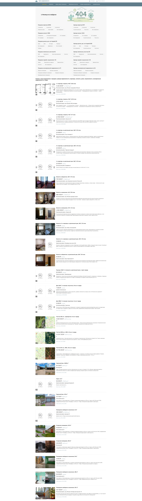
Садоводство (46, 54)
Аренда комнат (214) (78, 33)
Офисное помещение (42, 70)
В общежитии (40, 35)
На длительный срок (77, 29)
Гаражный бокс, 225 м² (61, 394)
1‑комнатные (40, 27)
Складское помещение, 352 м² (63, 440)
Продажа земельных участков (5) (47, 51)
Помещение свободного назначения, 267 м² (67, 487)
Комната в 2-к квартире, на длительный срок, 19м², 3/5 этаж (71, 239)
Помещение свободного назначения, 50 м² (66, 456)
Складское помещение (59, 72)
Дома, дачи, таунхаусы (61, 4)
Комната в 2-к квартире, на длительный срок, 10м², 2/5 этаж (71, 223)
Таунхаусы (58, 43)
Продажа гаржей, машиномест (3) (47, 60)
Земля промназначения (56, 54)
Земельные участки (73, 4)
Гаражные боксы (60, 62)
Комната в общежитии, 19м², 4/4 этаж (65, 176)
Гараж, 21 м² (59, 378)
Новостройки (50, 29)
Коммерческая (96, 4)
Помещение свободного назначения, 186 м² (67, 472)
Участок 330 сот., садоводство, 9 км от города (67, 316)
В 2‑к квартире (62, 35)
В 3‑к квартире (40, 37)
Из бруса (39, 48)
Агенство (66, 54)
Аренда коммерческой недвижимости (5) (84, 68)
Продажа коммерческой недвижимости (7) (49, 68)
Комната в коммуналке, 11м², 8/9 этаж (65, 192)
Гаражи (39, 62)
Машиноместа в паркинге (49, 62)
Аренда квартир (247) (79, 25)
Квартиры (44, 4)
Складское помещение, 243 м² (63, 425)
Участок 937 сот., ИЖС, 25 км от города (66, 347)
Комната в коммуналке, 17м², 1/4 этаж (65, 207)
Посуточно (86, 29)
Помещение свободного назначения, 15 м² (66, 409)
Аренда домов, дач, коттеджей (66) (82, 43)
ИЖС (39, 54)
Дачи (44, 43)
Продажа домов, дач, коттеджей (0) (47, 41)
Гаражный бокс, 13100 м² (62, 363)
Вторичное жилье (41, 29)
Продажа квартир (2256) (44, 25)
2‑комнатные (48, 27)
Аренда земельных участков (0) (81, 51)
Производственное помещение (44, 75)
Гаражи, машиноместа (85, 4)
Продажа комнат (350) (44, 33)
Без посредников (60, 29)
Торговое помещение (54, 70)
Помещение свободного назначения (45, 72)
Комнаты (51, 4)
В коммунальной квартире (51, 35)
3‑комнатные (57, 27)
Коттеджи (51, 43)
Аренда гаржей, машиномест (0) (82, 60)
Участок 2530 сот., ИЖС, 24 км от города (66, 332)
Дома (39, 43)
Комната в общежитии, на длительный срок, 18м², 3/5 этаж (70, 254)
